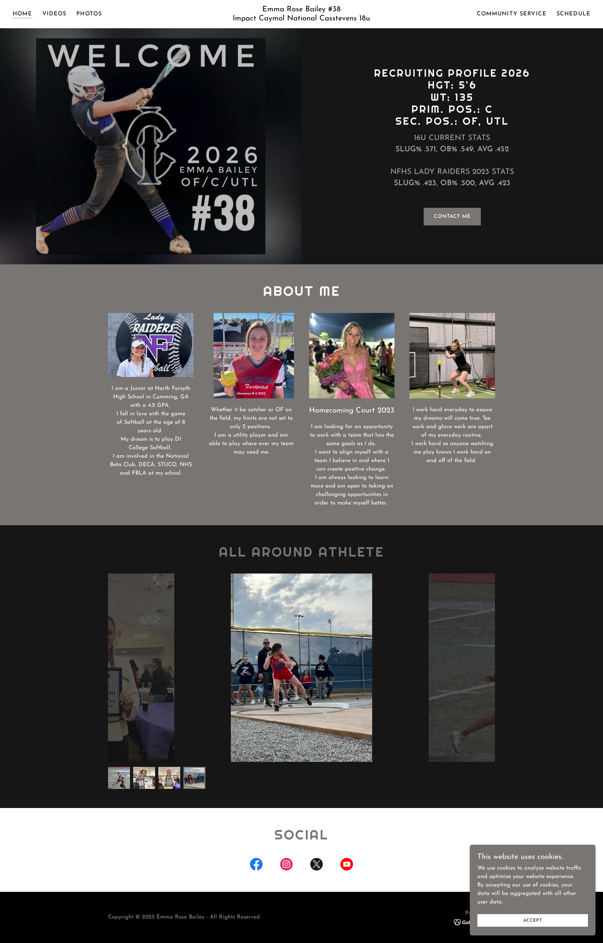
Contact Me (452, 216)
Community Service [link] (511, 14)
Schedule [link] (573, 14)
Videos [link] (54, 14)
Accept (532, 920)
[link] (301, 19)
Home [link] (22, 14)
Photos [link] (89, 14)
